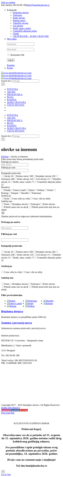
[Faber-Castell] (14, 303)
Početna (4, 156)
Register (11, 65)
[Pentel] (29, 303)
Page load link (7, 413)
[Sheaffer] (49, 301)
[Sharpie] (11, 306)
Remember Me (17, 55)
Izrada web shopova (10, 407)
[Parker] (11, 301)
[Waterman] (31, 301)
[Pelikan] (30, 306)
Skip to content (8, 2)
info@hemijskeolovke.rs (38, 5)
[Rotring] (48, 303)
